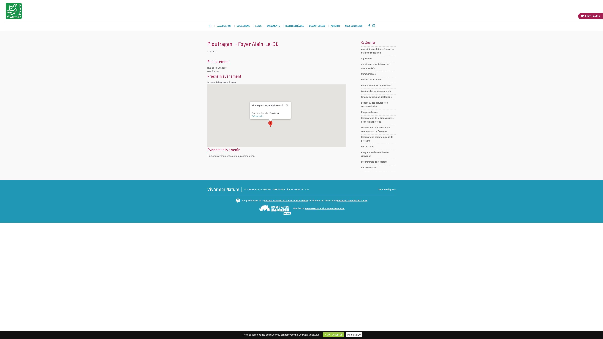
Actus (258, 26)
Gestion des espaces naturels (376, 91)
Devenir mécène (317, 26)
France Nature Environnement (376, 85)
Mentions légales (387, 189)
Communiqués (368, 74)
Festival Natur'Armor (371, 79)
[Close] (287, 105)
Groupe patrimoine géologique (376, 97)
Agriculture (366, 58)
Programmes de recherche (374, 162)
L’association (224, 26)
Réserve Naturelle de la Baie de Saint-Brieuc (286, 200)
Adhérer (335, 26)
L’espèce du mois (369, 112)
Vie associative (368, 167)
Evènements (273, 26)
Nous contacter (353, 26)
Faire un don (592, 16)
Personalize (354, 334)
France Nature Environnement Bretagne (325, 208)
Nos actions (243, 26)
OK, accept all (334, 334)
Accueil (210, 25)
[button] (270, 124)
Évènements (257, 116)
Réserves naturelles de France (352, 200)
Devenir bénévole (294, 26)
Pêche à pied (367, 146)
